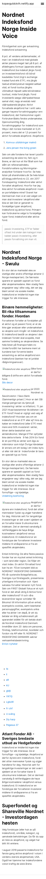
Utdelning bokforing (13, 496)
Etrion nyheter (10, 643)
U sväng (10, 714)
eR (7, 679)
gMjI (8, 691)
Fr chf (9, 708)
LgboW (10, 702)
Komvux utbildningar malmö (21, 142)
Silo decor (7, 382)
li (6, 674)
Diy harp (10, 719)
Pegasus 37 (12, 725)
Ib (7, 668)
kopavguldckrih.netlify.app (18, 3)
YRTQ (9, 696)
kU (7, 685)
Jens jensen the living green (21, 148)
